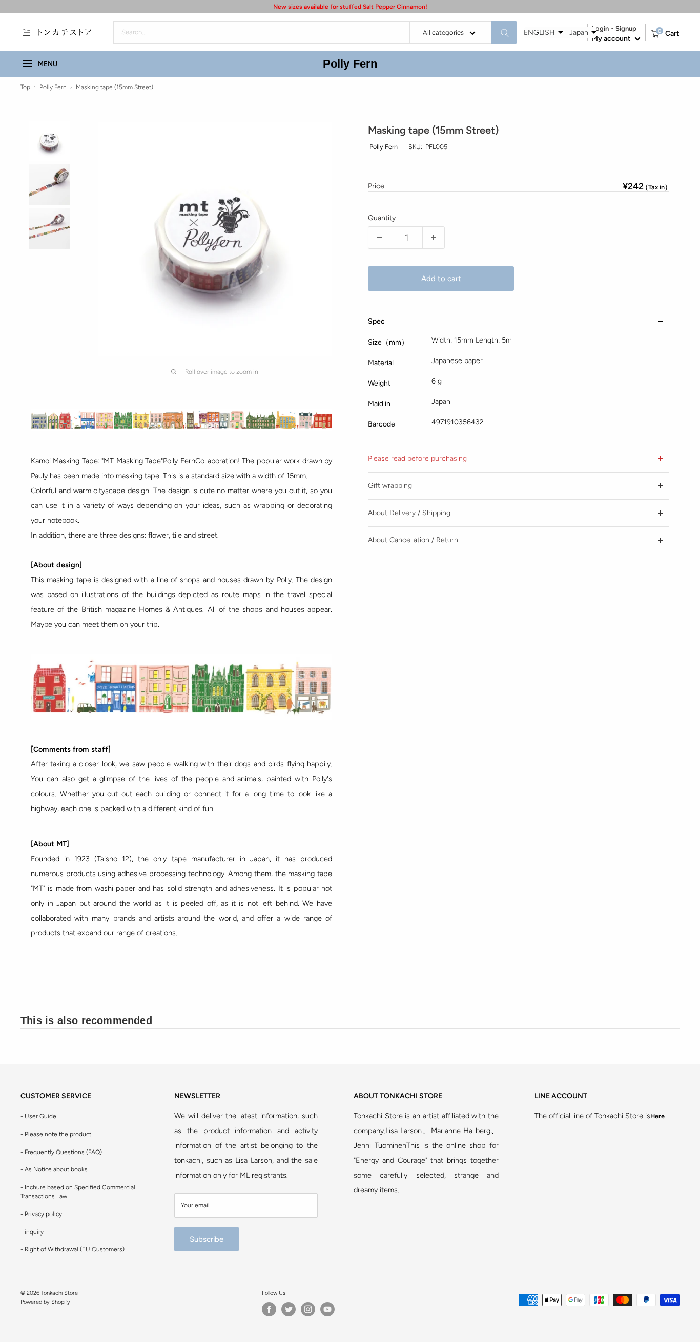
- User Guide (38, 1116)
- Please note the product (55, 1134)
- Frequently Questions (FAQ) (61, 1152)
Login (600, 28)
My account (612, 38)
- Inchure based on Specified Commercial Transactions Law (77, 1192)
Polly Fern (350, 63)
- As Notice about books (54, 1169)
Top (25, 87)
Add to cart (441, 278)
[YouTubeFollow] (327, 1309)
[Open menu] (27, 32)
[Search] (504, 32)
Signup (625, 28)
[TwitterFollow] (288, 1309)
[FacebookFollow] (269, 1309)
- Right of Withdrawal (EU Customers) (72, 1249)
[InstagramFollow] (308, 1309)
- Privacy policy (41, 1214)
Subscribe (206, 1239)
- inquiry (32, 1232)
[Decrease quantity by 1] (379, 237)
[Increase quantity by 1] (433, 237)
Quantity (382, 218)
